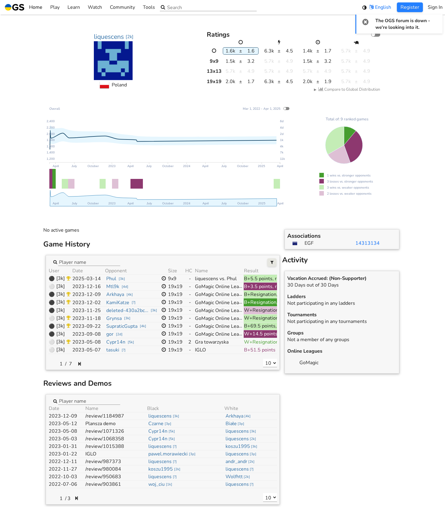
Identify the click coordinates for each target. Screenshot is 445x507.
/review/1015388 (104, 446)
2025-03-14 (86, 278)
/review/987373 (103, 461)
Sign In (435, 7)
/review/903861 (103, 484)
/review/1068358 (104, 438)
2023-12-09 (86, 294)
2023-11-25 (86, 310)
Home (35, 7)
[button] (365, 22)
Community (122, 7)
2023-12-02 (86, 302)
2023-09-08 (86, 334)
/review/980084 (103, 469)
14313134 (367, 243)
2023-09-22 (86, 326)
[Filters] (272, 262)
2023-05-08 (86, 342)
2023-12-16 (86, 286)
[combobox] (89, 262)
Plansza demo (100, 423)
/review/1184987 (104, 416)
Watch (95, 7)
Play (55, 7)
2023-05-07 (86, 350)
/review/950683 (103, 476)
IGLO (90, 454)
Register (409, 7)
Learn (74, 7)
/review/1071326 (104, 431)
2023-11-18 (86, 318)
